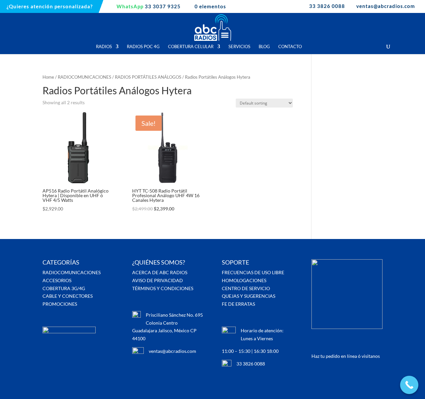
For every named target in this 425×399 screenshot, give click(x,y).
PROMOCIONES (59, 304)
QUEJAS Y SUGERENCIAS (248, 296)
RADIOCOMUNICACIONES (84, 77)
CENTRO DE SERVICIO (246, 288)
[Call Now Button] (409, 385)
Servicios (239, 46)
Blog (264, 46)
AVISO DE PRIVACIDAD (157, 280)
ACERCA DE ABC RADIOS (159, 272)
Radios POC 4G (143, 46)
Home (48, 77)
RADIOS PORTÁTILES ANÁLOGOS (148, 77)
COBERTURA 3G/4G (63, 288)
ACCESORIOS (56, 280)
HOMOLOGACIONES (244, 280)
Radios (104, 46)
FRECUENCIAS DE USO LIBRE (253, 272)
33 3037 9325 (149, 6)
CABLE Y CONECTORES (67, 296)
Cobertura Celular (190, 46)
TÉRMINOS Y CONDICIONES (162, 288)
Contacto (290, 46)
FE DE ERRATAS (238, 304)
